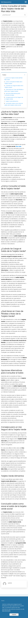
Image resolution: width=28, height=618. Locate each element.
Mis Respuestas (6, 2)
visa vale (18, 146)
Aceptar (14, 614)
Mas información (6, 611)
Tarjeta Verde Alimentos (12, 101)
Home (2, 600)
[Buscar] (24, 14)
